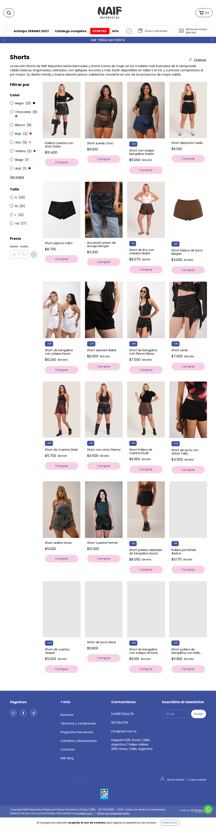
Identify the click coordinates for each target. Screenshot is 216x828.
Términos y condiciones (78, 723)
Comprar (61, 162)
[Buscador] (8, 12)
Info (115, 31)
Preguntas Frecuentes (77, 732)
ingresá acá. (84, 813)
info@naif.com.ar (124, 731)
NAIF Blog (67, 758)
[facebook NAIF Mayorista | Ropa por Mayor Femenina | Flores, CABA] (23, 713)
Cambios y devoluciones (79, 741)
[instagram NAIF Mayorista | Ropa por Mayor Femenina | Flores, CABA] (13, 713)
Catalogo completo (70, 31)
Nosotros (67, 715)
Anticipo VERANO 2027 (31, 31)
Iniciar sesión (175, 779)
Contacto (68, 749)
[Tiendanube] (193, 812)
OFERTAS (99, 31)
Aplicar (34, 254)
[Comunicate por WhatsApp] (208, 809)
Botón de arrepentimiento (113, 813)
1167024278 (119, 723)
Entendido (169, 822)
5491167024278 (122, 714)
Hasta (24, 246)
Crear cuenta (197, 779)
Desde (14, 246)
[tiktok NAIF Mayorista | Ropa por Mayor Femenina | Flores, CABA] (34, 713)
